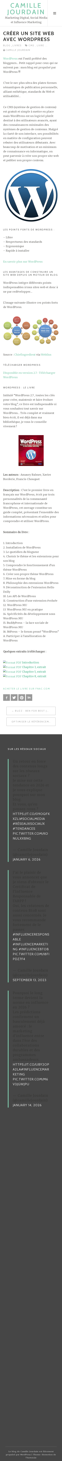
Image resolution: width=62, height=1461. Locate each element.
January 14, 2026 (27, 1105)
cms (32, 45)
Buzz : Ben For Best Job (33, 710)
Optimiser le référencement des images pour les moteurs (34, 721)
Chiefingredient (25, 354)
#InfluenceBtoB (34, 949)
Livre (41, 45)
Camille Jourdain (26, 8)
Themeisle (31, 1458)
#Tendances (24, 829)
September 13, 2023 (29, 980)
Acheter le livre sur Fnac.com (26, 688)
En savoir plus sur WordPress (23, 261)
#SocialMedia (32, 819)
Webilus (46, 354)
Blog (7, 45)
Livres (17, 45)
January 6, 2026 (27, 859)
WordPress (10, 58)
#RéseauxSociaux (29, 824)
